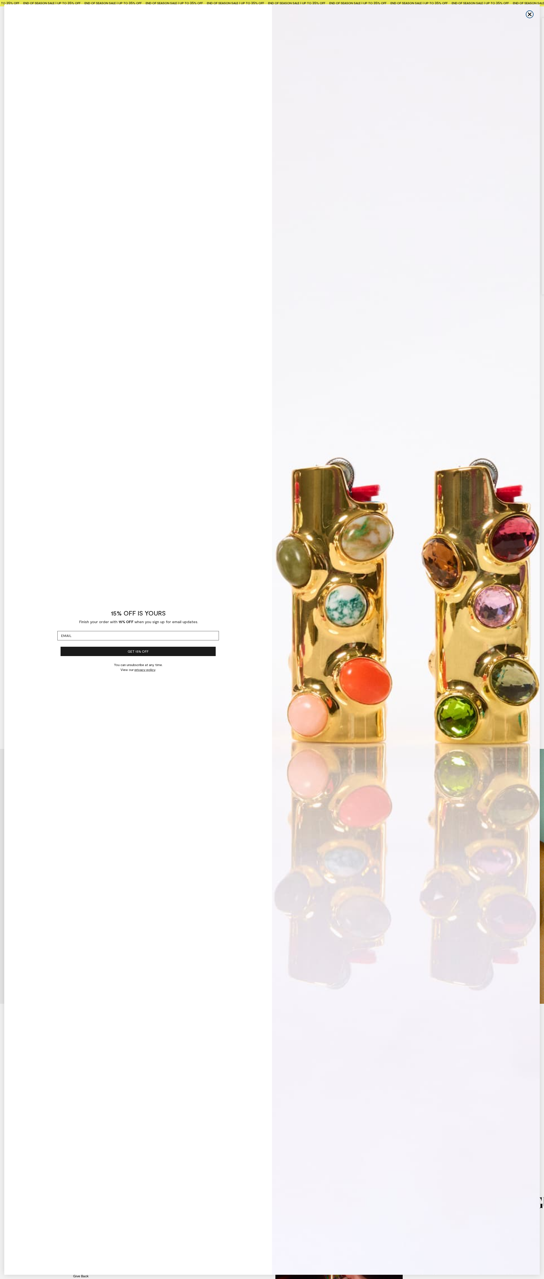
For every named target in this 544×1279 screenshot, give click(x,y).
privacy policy (145, 670)
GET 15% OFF (138, 651)
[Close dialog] (529, 14)
